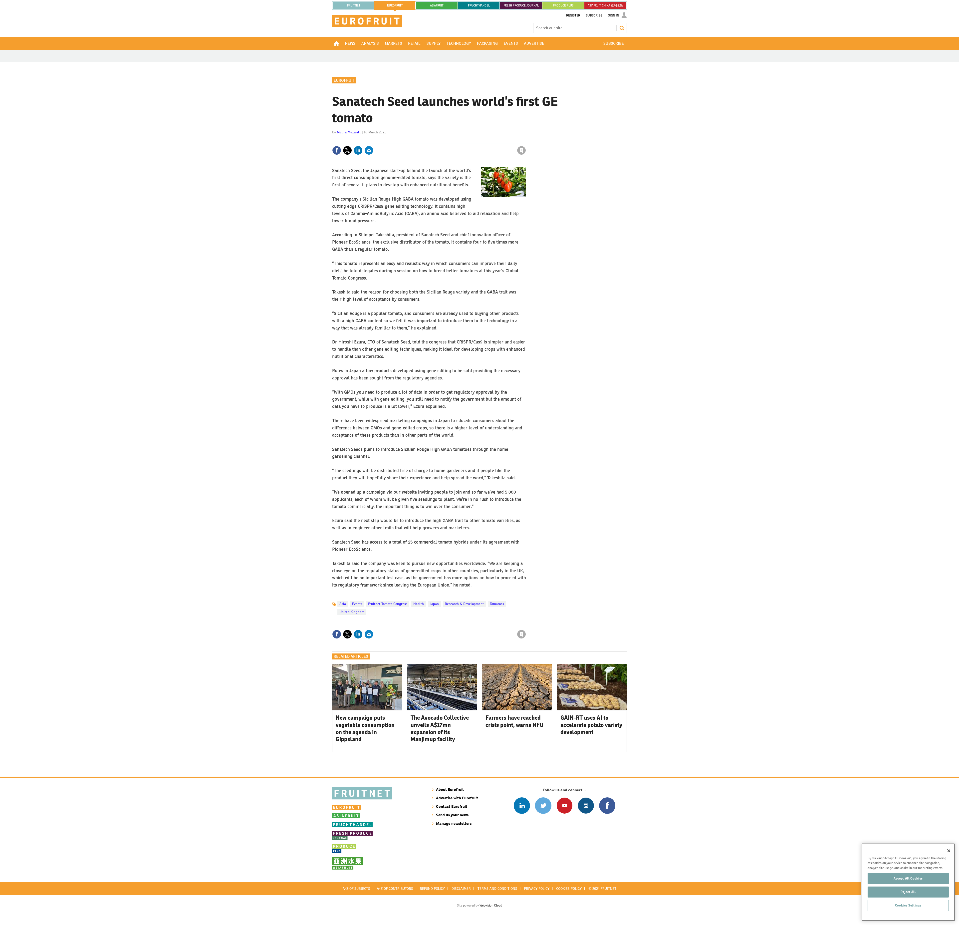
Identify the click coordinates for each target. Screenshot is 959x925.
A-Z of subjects (356, 888)
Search (622, 28)
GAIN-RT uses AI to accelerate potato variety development (591, 725)
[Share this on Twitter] (347, 150)
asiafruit (437, 5)
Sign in (462, 140)
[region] (908, 882)
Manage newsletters (454, 823)
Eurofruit (344, 80)
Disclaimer (461, 888)
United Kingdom (351, 612)
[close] (525, 140)
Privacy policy (536, 888)
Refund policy (432, 888)
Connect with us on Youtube (564, 805)
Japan (434, 604)
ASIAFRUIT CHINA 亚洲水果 (605, 5)
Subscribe (594, 15)
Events (357, 604)
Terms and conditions (497, 888)
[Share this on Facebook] (336, 150)
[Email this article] (368, 150)
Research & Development (464, 604)
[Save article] (521, 150)
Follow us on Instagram (586, 805)
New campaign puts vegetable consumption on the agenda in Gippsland (365, 728)
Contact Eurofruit (451, 806)
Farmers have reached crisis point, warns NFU (514, 721)
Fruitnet (353, 5)
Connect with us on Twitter (543, 805)
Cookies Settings (908, 905)
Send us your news (452, 815)
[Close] (948, 850)
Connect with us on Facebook (607, 805)
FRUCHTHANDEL (479, 5)
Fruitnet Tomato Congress (387, 604)
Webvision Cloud (491, 905)
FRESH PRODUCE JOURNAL (521, 5)
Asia (342, 604)
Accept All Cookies (908, 878)
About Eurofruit (450, 789)
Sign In (613, 15)
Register (573, 15)
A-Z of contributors (395, 888)
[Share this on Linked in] (358, 150)
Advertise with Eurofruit (457, 798)
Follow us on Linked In (522, 805)
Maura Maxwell (349, 132)
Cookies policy (569, 888)
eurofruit (395, 5)
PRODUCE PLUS (563, 5)
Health (418, 604)
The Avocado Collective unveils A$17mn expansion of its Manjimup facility (440, 728)
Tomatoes (497, 604)
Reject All (908, 892)
